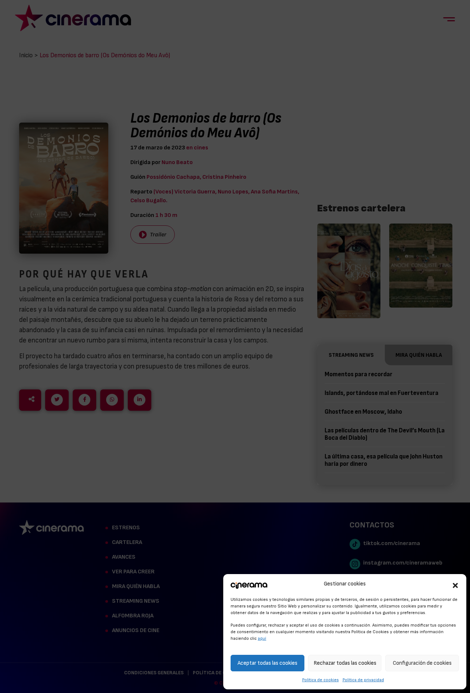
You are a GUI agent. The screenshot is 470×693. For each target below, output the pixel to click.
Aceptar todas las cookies (267, 663)
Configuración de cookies (422, 663)
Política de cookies (320, 680)
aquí (262, 638)
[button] (455, 584)
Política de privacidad (363, 680)
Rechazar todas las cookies (345, 663)
